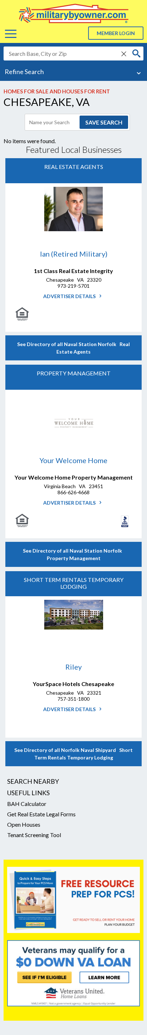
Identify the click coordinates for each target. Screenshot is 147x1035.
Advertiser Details (70, 296)
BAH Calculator (26, 803)
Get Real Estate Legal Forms (41, 814)
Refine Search (24, 72)
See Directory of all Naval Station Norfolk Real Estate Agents (73, 348)
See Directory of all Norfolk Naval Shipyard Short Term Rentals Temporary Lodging (73, 754)
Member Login (116, 33)
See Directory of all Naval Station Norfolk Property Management (73, 554)
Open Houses (23, 824)
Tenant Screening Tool (34, 834)
